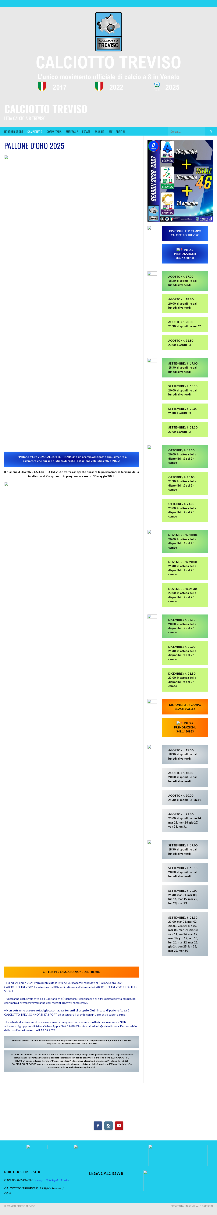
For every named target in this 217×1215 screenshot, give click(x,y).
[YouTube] (119, 1125)
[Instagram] (108, 1125)
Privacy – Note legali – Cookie (51, 1180)
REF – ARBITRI (116, 131)
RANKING (99, 131)
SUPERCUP (72, 131)
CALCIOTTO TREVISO (45, 108)
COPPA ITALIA (53, 131)
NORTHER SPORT (13, 131)
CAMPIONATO (34, 131)
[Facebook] (98, 1125)
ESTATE (86, 131)
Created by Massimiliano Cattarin (192, 1206)
